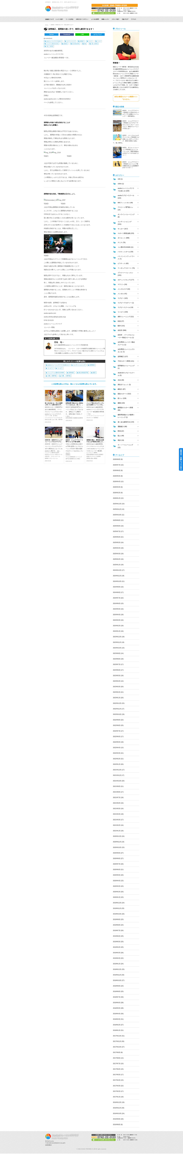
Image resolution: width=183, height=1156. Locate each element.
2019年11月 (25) (118, 908)
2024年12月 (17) (118, 570)
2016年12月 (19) (118, 1102)
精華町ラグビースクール (51, 458)
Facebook (67, 34)
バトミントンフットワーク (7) (126, 257)
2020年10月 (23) (118, 847)
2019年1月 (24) (118, 964)
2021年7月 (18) (118, 797)
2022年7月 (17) (118, 731)
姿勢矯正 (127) (123, 356)
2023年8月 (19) (118, 659)
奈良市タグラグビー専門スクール (53, 454)
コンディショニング (70, 41)
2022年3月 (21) (118, 753)
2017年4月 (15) (118, 1080)
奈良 (46, 419)
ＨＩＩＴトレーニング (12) (125, 446)
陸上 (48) (121, 435)
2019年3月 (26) (118, 952)
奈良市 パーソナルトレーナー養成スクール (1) (126, 336)
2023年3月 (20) (118, 686)
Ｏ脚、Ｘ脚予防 (49, 46)
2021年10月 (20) (118, 781)
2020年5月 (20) (118, 875)
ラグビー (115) (123, 298)
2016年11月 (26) (118, 1108)
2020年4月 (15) (118, 880)
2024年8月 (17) (118, 592)
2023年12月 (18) (118, 636)
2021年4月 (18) (118, 814)
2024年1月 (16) (118, 631)
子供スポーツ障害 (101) (126, 361)
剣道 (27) (121, 321)
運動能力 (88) (122, 426)
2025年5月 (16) (118, 542)
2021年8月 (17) (118, 792)
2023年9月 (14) (118, 653)
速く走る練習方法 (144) (126, 422)
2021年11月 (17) (118, 775)
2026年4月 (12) (118, 481)
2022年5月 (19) (118, 742)
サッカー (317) (123, 229)
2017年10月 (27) (118, 1047)
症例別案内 (48, 1145)
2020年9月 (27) (118, 853)
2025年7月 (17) (118, 531)
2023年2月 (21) (118, 692)
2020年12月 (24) (118, 836)
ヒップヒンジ (90, 452)
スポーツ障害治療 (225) (126, 233)
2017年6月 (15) (118, 1069)
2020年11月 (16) (118, 842)
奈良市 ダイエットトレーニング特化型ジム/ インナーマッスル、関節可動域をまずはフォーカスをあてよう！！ (130, 151)
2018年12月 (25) (118, 969)
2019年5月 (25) (118, 941)
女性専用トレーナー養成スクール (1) (126, 343)
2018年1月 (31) (118, 1030)
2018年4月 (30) (118, 1013)
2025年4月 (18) (118, 548)
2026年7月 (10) (118, 465)
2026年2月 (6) (118, 492)
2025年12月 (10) (118, 504)
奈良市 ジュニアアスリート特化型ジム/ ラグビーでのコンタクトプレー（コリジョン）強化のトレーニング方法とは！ (130, 124)
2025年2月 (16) (118, 559)
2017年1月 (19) (118, 1097)
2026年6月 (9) (118, 470)
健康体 (95, 452)
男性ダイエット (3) (124, 384)
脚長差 (95, 458)
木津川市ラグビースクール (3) (126, 374)
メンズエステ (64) (124, 289)
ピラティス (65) (123, 263)
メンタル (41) (122, 293)
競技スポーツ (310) (124, 394)
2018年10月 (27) (118, 980)
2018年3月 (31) (118, 1019)
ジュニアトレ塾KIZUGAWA (52, 43)
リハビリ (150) (123, 312)
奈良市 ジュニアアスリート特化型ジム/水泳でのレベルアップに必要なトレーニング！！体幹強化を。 (130, 113)
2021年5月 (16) (118, 808)
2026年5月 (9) (118, 476)
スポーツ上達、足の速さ (51, 415)
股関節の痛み (90, 458)
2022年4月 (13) (118, 747)
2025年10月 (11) (118, 515)
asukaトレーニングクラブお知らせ (54, 41)
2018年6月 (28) (118, 1002)
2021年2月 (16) (118, 825)
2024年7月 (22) (118, 598)
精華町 (99, 456)
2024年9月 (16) (118, 587)
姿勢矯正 (82, 41)
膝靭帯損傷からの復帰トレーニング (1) (126, 416)
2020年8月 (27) (118, 858)
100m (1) (121, 184)
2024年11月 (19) (118, 576)
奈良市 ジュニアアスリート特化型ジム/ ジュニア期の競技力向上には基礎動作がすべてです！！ (130, 164)
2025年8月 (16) (118, 526)
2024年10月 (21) (118, 581)
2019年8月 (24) (118, 925)
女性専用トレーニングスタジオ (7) (126, 350)
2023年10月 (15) (118, 648)
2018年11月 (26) (118, 975)
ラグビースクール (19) (125, 307)
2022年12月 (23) (118, 703)
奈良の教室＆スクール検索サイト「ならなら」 (126, 98)
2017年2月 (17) (118, 1091)
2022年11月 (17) (118, 709)
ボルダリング (90, 417)
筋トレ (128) (122, 398)
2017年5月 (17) (118, 1074)
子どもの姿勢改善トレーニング (74, 456)
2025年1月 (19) (118, 564)
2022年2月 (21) (118, 759)
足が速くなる (50, 419)
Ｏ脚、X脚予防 (94, 43)
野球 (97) (121, 431)
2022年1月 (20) (118, 764)
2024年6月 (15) (118, 603)
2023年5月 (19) (118, 675)
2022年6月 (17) (118, 736)
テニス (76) (121, 242)
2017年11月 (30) (118, 1041)
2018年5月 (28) (118, 1008)
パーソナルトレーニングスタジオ (53, 417)
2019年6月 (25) (118, 936)
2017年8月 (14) (118, 1058)
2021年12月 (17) (118, 770)
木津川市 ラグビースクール (52, 456)
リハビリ (90, 41)
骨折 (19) (121, 440)
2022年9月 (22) (118, 720)
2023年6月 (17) (118, 670)
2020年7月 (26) (118, 864)
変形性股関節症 (91, 454)
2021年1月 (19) (118, 831)
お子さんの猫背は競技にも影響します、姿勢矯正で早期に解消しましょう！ (70, 331)
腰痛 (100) (121, 403)
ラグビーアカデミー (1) (126, 303)
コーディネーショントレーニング (95, 415)
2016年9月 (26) (118, 1119)
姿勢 (67, 418)
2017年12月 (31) (118, 1036)
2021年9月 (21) (118, 786)
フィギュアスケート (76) (126, 268)
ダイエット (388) (123, 238)
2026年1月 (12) (118, 498)
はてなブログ (98, 34)
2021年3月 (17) (118, 819)
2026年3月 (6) (118, 487)
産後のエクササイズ (92, 456)
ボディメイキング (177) (126, 280)
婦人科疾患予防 (75, 43)
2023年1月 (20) (118, 697)
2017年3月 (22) (118, 1086)
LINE (82, 34)
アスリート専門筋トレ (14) (125, 208)
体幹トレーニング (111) (126, 316)
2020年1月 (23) (118, 897)
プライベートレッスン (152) (125, 274)
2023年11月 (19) (118, 642)
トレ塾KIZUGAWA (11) (125, 247)
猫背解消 (75, 418)
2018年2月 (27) (118, 1025)
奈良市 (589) (122, 330)
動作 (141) (121, 326)
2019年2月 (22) (118, 958)
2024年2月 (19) (118, 625)
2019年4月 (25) (118, 947)
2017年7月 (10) (118, 1063)
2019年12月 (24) (118, 903)
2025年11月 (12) (118, 509)
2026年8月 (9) (118, 459)
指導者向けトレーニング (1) (126, 367)
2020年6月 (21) (118, 869)
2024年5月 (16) (118, 609)
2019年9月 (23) (118, 919)
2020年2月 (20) (118, 892)
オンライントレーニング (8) (126, 216)
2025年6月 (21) (118, 537)
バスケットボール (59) (125, 252)
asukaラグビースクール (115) (126, 197)
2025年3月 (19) (118, 553)
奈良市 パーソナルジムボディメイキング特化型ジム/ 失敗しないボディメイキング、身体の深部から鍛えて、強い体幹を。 (126, 139)
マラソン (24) (122, 284)
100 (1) (120, 179)
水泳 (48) (121, 380)
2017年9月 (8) (118, 1052)
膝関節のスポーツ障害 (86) (125, 409)
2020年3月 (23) (118, 886)
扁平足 (67, 458)
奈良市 (96, 454)
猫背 (85, 43)
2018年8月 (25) (118, 991)
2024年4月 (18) (118, 614)
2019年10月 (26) (118, 914)
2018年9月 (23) (118, 986)
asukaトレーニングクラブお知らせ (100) (126, 189)
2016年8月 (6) (118, 1124)
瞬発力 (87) (121, 389)
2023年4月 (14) (118, 681)
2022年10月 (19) (118, 714)
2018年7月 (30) (118, 997)
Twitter (51, 34)
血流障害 (80, 418)
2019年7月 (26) (118, 930)
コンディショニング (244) (125, 223)
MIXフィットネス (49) (125, 202)
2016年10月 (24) (118, 1113)
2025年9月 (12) (118, 520)
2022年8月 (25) (118, 725)
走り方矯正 (77, 458)
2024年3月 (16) (118, 620)
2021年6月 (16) (118, 803)
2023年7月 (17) (118, 664)
